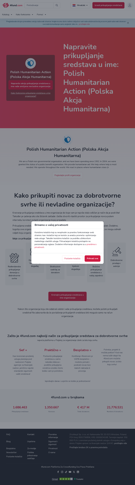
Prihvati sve (92, 258)
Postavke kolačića (72, 258)
